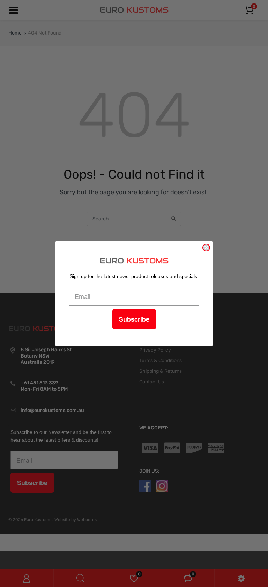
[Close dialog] (206, 247)
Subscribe (134, 319)
